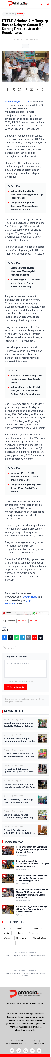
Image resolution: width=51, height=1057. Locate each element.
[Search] (47, 3)
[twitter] (18, 1050)
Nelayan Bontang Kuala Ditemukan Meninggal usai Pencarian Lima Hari (24, 206)
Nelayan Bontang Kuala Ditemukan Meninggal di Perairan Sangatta (22, 271)
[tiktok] (39, 1050)
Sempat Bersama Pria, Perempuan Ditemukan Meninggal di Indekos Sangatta (32, 864)
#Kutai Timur (9, 943)
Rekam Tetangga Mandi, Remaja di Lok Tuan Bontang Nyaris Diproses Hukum (31, 909)
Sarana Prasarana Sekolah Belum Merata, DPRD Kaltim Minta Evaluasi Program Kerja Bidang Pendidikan (32, 893)
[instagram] (25, 1050)
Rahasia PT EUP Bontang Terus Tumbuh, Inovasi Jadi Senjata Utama (26, 379)
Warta (20, 13)
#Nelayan (22, 620)
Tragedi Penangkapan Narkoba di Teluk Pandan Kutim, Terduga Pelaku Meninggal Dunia (32, 878)
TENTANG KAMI (16, 1040)
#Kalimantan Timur (36, 928)
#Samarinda (33, 933)
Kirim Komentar (17, 687)
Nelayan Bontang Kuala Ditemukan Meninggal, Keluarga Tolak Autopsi (26, 194)
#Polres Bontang (39, 938)
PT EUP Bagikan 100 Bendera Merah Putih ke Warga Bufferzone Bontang (25, 283)
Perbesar (42, 55)
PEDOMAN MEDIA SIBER (17, 1043)
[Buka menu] (3, 4)
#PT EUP (33, 620)
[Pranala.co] (25, 993)
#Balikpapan (19, 933)
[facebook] (12, 1050)
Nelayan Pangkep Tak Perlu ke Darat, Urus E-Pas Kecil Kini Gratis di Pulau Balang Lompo (26, 390)
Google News (30, 596)
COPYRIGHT (39, 1043)
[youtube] (32, 1050)
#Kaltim (7, 933)
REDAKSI (33, 1040)
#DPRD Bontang (22, 938)
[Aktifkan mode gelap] (42, 3)
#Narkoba (8, 938)
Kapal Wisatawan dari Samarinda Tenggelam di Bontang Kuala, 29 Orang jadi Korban (31, 849)
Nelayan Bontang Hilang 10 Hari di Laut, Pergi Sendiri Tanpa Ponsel (26, 488)
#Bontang (7, 928)
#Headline (20, 928)
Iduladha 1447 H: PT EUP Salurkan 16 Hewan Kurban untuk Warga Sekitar (24, 476)
